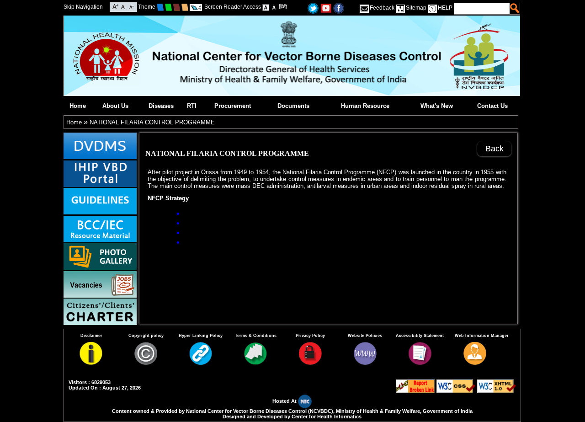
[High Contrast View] (274, 7)
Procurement (232, 105)
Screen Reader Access (232, 7)
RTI (192, 105)
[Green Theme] (168, 7)
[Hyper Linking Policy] (200, 362)
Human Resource (365, 105)
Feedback (382, 8)
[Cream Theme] (184, 7)
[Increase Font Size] (115, 6)
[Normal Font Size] (123, 6)
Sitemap (416, 8)
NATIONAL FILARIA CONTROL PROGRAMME (152, 122)
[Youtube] (325, 7)
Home (77, 105)
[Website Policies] (365, 362)
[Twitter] (313, 7)
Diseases (161, 105)
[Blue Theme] (160, 7)
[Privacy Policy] (310, 362)
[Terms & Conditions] (255, 362)
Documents (293, 105)
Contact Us (492, 105)
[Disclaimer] (91, 362)
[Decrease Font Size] (131, 6)
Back (494, 148)
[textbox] (482, 8)
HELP (445, 8)
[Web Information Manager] (474, 362)
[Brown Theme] (176, 7)
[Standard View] (265, 7)
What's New (436, 105)
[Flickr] (338, 7)
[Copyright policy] (145, 362)
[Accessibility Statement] (420, 362)
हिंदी (283, 7)
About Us (115, 105)
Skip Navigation (83, 7)
